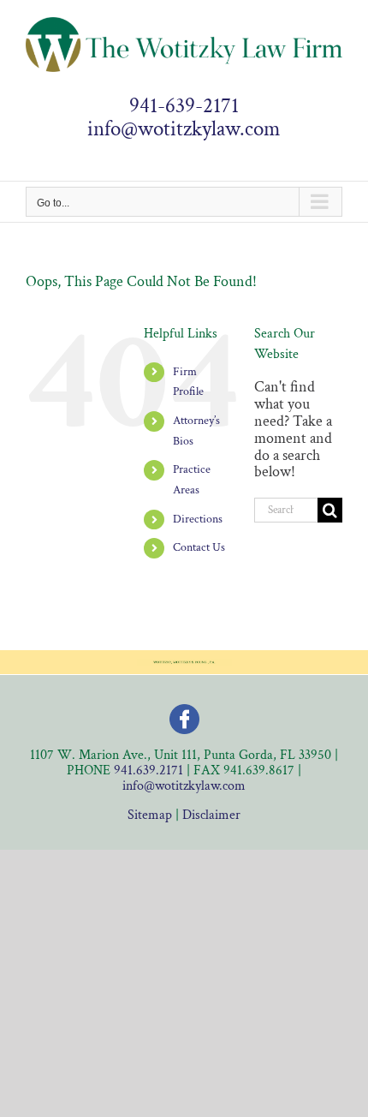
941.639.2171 (148, 771)
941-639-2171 (184, 106)
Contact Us (199, 547)
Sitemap (150, 815)
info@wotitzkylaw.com (184, 129)
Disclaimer (211, 815)
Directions (198, 519)
